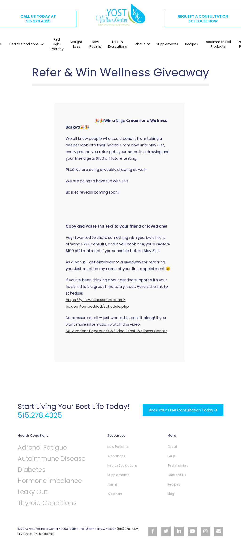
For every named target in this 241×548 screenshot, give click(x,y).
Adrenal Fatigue (42, 447)
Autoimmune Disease (51, 458)
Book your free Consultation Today (183, 410)
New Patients (118, 446)
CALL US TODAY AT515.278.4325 (38, 19)
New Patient (95, 44)
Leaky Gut (33, 492)
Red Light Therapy (57, 44)
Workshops (116, 456)
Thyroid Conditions (47, 503)
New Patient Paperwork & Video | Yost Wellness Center (116, 331)
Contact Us (176, 475)
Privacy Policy (27, 534)
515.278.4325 (40, 415)
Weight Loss (76, 44)
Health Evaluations (117, 44)
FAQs (171, 456)
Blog (170, 493)
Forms (112, 484)
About (172, 446)
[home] (120, 14)
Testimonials (177, 465)
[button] (24, 44)
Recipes (191, 44)
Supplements (167, 44)
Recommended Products (218, 44)
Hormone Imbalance (50, 480)
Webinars (115, 493)
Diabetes (32, 469)
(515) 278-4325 (128, 529)
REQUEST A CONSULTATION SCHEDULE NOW (203, 19)
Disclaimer (46, 534)
